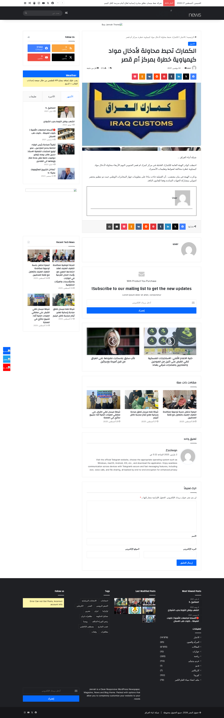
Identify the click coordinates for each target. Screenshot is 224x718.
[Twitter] (6, 359)
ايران (96, 611)
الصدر (90, 606)
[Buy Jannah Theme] (112, 24)
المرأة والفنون (193, 642)
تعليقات (32, 96)
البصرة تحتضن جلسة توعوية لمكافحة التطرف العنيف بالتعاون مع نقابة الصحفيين (179, 415)
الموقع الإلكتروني (132, 549)
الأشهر (70, 96)
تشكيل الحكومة (102, 616)
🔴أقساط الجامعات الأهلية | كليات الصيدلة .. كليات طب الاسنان (42, 133)
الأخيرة (51, 96)
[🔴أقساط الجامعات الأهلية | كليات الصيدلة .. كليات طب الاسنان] (66, 134)
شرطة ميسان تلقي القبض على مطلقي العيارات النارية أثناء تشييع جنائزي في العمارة (105, 415)
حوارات (196, 651)
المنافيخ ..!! (50, 108)
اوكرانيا (105, 611)
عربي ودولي (193, 661)
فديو (197, 665)
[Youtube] (6, 367)
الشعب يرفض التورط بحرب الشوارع (59, 122)
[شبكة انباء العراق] (178, 13)
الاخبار (182, 37)
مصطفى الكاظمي (87, 626)
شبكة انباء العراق (152, 712)
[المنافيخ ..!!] (66, 112)
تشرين (87, 611)
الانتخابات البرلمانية (89, 601)
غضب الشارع (103, 626)
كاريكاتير (195, 670)
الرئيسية (191, 37)
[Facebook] (6, 350)
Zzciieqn (171, 450)
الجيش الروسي (102, 606)
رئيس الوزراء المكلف (100, 621)
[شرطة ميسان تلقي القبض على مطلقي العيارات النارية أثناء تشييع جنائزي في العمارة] (103, 399)
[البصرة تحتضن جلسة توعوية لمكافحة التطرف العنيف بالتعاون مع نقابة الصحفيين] (179, 399)
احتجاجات (104, 601)
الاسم (194, 536)
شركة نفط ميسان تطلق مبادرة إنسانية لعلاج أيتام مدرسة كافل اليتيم (144, 415)
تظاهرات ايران (86, 616)
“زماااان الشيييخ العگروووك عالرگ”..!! (43, 171)
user (189, 68)
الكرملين (80, 606)
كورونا (196, 675)
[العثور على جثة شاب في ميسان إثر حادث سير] (134, 610)
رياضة (196, 656)
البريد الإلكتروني (189, 549)
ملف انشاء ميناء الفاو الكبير (187, 680)
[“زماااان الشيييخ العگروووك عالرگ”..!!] (66, 173)
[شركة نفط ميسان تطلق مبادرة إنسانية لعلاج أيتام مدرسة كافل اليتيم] (141, 399)
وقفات (94, 632)
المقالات (195, 647)
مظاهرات (104, 632)
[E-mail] (190, 214)
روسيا (85, 621)
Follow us (59, 591)
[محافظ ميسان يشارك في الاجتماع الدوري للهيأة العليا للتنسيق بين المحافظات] (120, 610)
